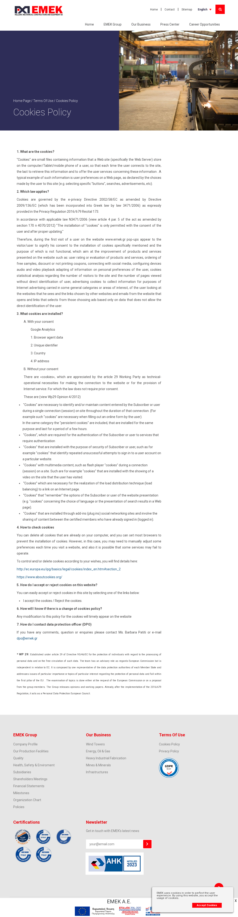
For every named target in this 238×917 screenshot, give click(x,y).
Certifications (26, 822)
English (202, 9)
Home (154, 9)
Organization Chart (27, 800)
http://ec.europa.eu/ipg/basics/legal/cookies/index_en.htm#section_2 (69, 569)
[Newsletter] (147, 844)
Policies (18, 807)
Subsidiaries (22, 772)
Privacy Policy (169, 751)
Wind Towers (95, 744)
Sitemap (187, 9)
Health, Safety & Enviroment (34, 765)
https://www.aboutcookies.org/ (39, 577)
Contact (170, 9)
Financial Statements (28, 786)
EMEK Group (113, 24)
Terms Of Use (43, 101)
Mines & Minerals (98, 765)
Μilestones (21, 793)
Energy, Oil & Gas (98, 751)
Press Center (169, 24)
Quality (18, 758)
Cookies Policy (169, 744)
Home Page (21, 101)
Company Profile (25, 744)
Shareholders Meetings (30, 779)
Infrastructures (97, 772)
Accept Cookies (207, 905)
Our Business (141, 24)
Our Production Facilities (31, 751)
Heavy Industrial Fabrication (106, 758)
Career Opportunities (204, 24)
